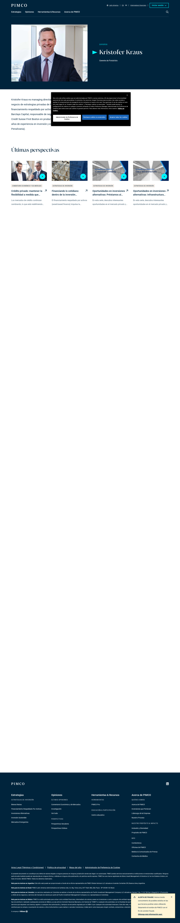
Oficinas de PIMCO (139, 847)
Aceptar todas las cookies (118, 117)
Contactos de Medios (140, 856)
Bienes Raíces (16, 804)
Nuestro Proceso (138, 818)
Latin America (113, 5)
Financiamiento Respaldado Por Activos (26, 809)
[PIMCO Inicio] (19, 5)
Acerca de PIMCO (138, 804)
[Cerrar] (127, 95)
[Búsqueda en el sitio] (167, 14)
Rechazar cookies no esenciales (94, 117)
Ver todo (54, 813)
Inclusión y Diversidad (140, 828)
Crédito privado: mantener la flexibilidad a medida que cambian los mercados (26, 193)
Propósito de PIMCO (139, 833)
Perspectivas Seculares (60, 824)
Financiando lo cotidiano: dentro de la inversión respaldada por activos (65, 193)
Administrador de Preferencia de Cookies (102, 867)
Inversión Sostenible (18, 818)
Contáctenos (136, 843)
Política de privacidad (56, 867)
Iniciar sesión (158, 5)
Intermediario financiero (138, 5)
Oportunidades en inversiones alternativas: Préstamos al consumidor (108, 193)
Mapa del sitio (75, 867)
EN (123, 5)
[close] (171, 897)
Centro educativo (97, 815)
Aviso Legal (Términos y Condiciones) (27, 867)
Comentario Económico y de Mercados (65, 804)
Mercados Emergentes (19, 822)
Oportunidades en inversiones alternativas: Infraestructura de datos (149, 193)
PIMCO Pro (95, 804)
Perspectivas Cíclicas (59, 828)
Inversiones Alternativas (20, 813)
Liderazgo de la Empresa (141, 813)
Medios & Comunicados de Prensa (144, 852)
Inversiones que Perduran (141, 809)
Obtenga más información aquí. (150, 914)
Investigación (56, 809)
